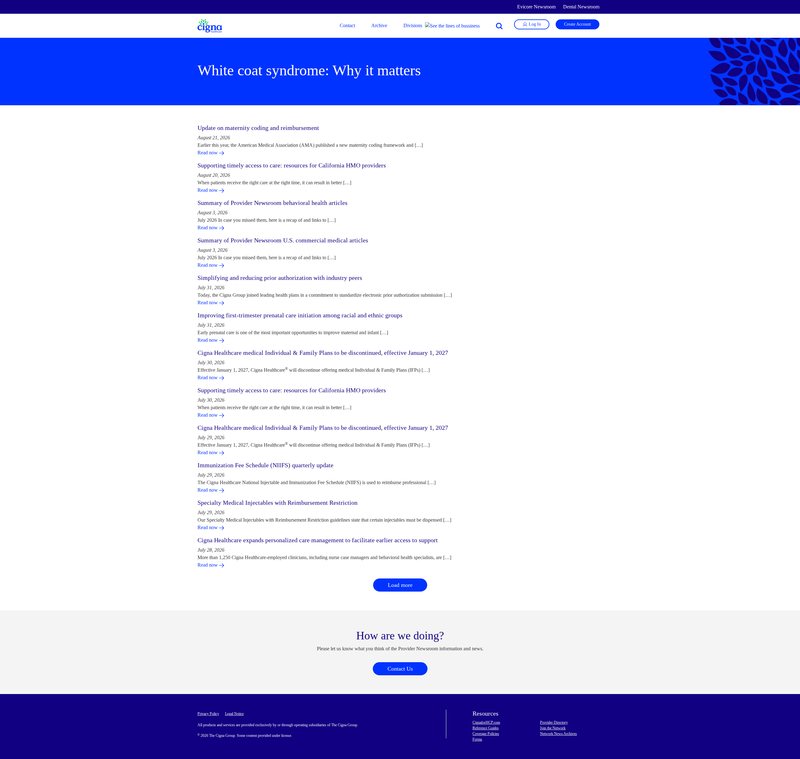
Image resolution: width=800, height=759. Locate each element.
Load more (400, 585)
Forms (477, 739)
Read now (208, 152)
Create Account (577, 24)
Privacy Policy (208, 714)
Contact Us (400, 669)
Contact (347, 25)
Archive (379, 25)
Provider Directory (554, 722)
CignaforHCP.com (486, 722)
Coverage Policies (485, 734)
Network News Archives (558, 734)
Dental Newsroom (581, 6)
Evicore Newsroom (536, 6)
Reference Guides (485, 728)
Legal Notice (234, 714)
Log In (534, 24)
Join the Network (553, 728)
